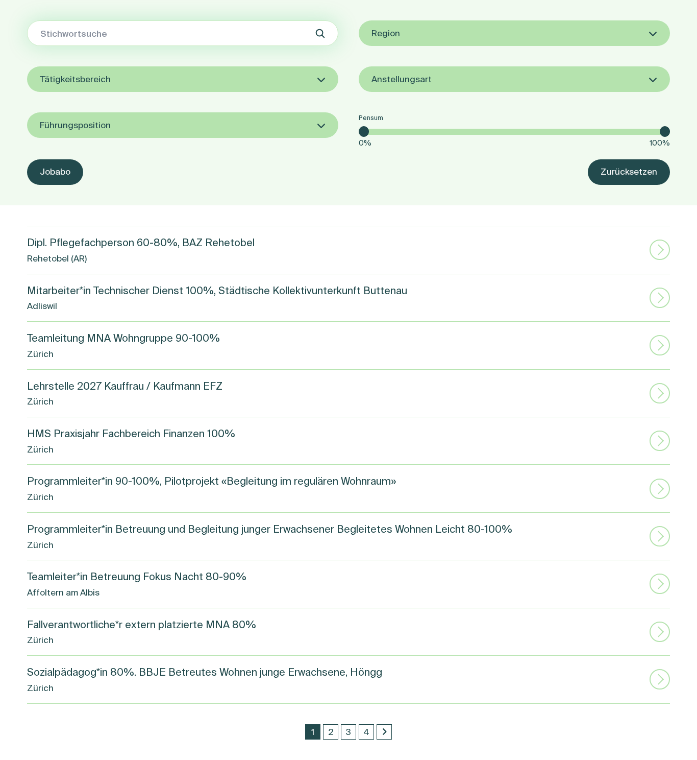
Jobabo (55, 171)
